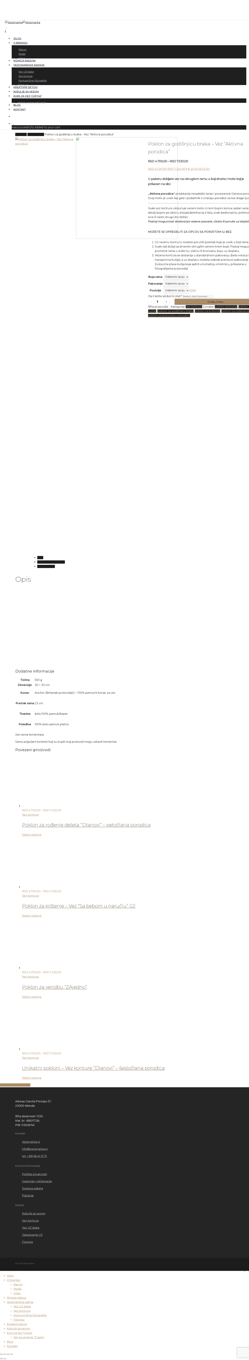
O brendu (13, 1280)
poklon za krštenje (207, 311)
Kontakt (12, 1346)
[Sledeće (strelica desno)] (4, 1358)
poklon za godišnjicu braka (175, 311)
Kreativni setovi (17, 1324)
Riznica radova (16, 1297)
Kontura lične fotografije (30, 1315)
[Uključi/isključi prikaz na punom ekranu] (4, 1354)
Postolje (155, 290)
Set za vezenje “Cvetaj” (29, 1337)
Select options (31, 834)
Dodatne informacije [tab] (51, 562)
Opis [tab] (40, 557)
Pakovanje (155, 283)
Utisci (17, 1293)
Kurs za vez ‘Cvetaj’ (19, 1333)
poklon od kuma (226, 306)
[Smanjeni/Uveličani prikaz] (1, 1354)
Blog (10, 1341)
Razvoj (18, 1284)
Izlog (10, 1275)
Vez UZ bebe (22, 1306)
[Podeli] (8, 1354)
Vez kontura (35, 134)
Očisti (192, 290)
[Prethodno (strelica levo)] (1, 1358)
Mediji (17, 1289)
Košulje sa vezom (18, 1328)
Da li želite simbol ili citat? (165, 296)
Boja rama (155, 277)
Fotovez (19, 1319)
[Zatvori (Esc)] (11, 1354)
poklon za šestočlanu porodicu (169, 315)
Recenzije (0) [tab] (46, 566)
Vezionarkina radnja (20, 1302)
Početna (21, 134)
